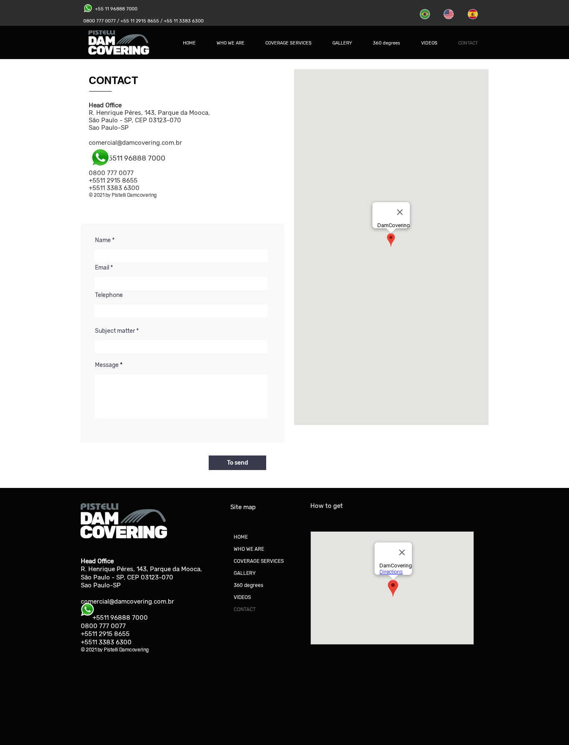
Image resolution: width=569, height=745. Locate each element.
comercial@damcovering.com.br (135, 142)
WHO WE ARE (249, 549)
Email (102, 268)
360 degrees (248, 585)
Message (107, 365)
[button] (288, 43)
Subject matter (115, 331)
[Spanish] (473, 14)
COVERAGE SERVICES (259, 561)
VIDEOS (242, 597)
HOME (241, 537)
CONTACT (245, 609)
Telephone (109, 295)
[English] (449, 14)
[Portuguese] (425, 14)
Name (103, 240)
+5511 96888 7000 (120, 617)
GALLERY (245, 573)
